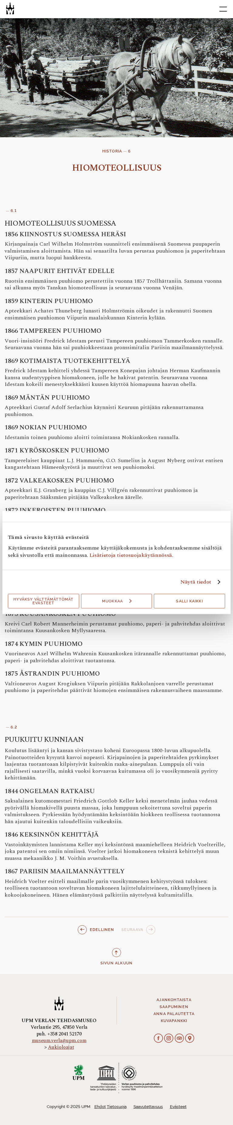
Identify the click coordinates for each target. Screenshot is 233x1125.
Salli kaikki (189, 601)
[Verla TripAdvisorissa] (179, 1039)
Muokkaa (112, 601)
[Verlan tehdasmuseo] (10, 8)
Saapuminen (174, 1007)
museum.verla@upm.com (59, 1040)
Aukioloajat (61, 1047)
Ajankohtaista (174, 1000)
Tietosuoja (117, 1106)
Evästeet (178, 1106)
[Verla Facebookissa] (158, 1039)
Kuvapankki (174, 1021)
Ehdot (100, 1106)
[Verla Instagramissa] (168, 1039)
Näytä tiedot (195, 582)
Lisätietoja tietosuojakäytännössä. (131, 555)
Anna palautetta (174, 1014)
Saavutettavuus (148, 1106)
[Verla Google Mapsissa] (189, 1039)
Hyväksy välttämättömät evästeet (43, 601)
